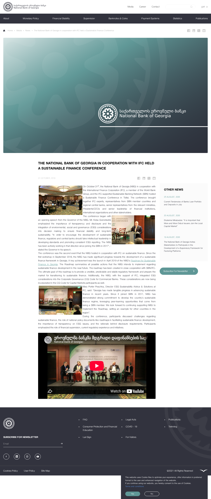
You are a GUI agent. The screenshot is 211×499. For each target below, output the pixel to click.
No (152, 494)
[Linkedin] (193, 30)
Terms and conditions (134, 486)
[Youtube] (38, 457)
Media (19, 30)
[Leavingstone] (203, 471)
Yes (132, 494)
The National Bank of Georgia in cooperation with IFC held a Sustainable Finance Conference (74, 30)
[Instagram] (27, 457)
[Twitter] (198, 30)
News (27, 30)
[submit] (191, 7)
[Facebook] (188, 30)
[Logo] (24, 7)
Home (10, 30)
